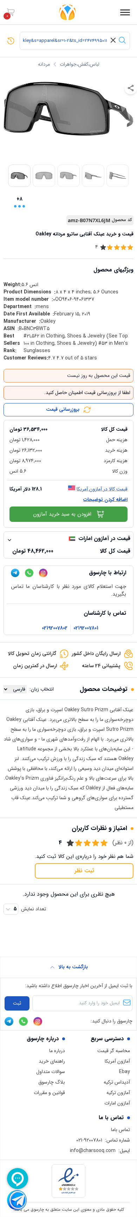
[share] (130, 88)
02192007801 (85, 628)
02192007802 (54, 628)
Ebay (124, 1071)
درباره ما (57, 1050)
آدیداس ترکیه (117, 1082)
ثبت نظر (84, 870)
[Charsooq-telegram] (15, 573)
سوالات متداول (50, 1071)
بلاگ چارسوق (51, 1082)
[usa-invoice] (69, 423)
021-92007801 (89, 1140)
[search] (122, 40)
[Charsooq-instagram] (43, 573)
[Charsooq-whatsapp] (29, 573)
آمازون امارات (117, 1103)
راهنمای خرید (52, 1061)
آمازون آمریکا (117, 1061)
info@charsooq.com (93, 1150)
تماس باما (120, 1129)
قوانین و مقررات (49, 1092)
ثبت (17, 1003)
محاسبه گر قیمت (113, 1050)
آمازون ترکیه (118, 1092)
